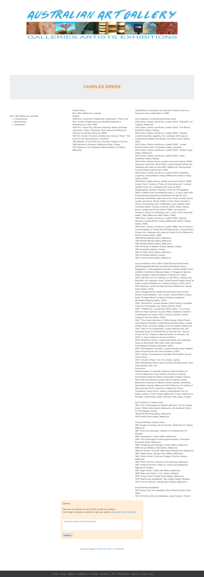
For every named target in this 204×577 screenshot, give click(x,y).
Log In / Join (147, 574)
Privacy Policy (123, 574)
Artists (63, 574)
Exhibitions (82, 574)
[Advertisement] (102, 57)
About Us (136, 574)
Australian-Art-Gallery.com (105, 549)
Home (55, 574)
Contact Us (105, 574)
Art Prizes (93, 574)
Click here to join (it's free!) (124, 512)
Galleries (71, 574)
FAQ (113, 574)
